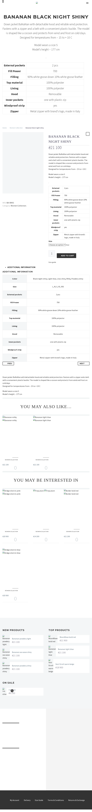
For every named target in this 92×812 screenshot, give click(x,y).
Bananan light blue (44, 462)
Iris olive (12, 690)
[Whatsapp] (35, 773)
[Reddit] (21, 199)
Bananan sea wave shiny (22, 652)
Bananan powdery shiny (21, 665)
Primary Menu (87, 3)
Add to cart (67, 256)
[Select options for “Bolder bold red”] (77, 539)
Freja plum (40, 533)
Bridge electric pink (14, 533)
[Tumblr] (14, 199)
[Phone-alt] (5, 754)
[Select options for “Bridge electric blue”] (15, 598)
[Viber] (27, 773)
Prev (9, 363)
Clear (67, 245)
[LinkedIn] (18, 199)
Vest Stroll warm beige (64, 664)
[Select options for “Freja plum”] (46, 539)
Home (5, 128)
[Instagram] (12, 773)
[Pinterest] (11, 199)
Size (50, 241)
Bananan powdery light (21, 638)
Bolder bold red (73, 533)
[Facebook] (4, 199)
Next (82, 363)
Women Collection (16, 128)
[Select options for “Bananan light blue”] (46, 467)
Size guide (52, 262)
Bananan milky (11, 462)
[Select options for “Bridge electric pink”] (15, 539)
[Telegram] (20, 773)
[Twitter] (8, 199)
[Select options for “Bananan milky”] (15, 467)
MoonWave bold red (68, 637)
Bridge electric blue (14, 592)
